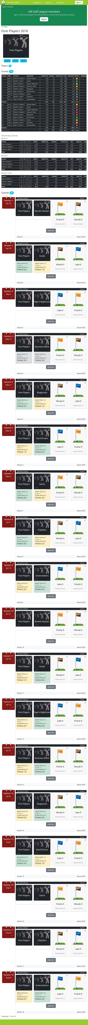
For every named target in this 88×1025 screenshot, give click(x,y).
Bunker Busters (31, 78)
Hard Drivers (31, 91)
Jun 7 (9, 96)
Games (23, 61)
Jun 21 (10, 104)
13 (2, 112)
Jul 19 (9, 112)
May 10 (10, 86)
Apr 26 (10, 81)
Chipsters (30, 96)
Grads (29, 81)
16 (2, 120)
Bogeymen (30, 89)
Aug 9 (9, 120)
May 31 (10, 94)
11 (2, 107)
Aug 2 (9, 117)
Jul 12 (9, 109)
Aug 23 (10, 125)
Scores (15, 61)
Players (7, 61)
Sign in (78, 2)
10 (2, 104)
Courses (59, 2)
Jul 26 (9, 115)
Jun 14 (10, 99)
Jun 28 (10, 107)
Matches (51, 230)
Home (5, 27)
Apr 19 (10, 78)
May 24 (10, 91)
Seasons (36, 2)
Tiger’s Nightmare (32, 83)
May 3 (9, 83)
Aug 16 (10, 122)
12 (2, 109)
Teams (48, 2)
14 (2, 115)
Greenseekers (31, 99)
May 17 (10, 89)
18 (2, 125)
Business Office (31, 86)
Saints (29, 94)
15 (2, 117)
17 (2, 122)
